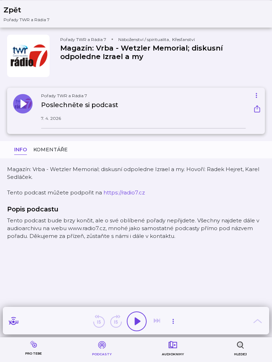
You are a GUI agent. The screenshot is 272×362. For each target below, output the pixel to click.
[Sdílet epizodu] (257, 109)
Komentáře (50, 149)
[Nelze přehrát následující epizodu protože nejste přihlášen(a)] (157, 321)
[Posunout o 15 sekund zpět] (98, 321)
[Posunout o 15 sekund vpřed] (115, 321)
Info (20, 149)
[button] (31, 14)
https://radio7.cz (124, 192)
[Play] (136, 321)
